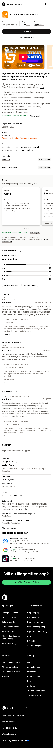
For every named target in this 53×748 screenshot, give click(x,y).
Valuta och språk (34, 646)
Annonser (6, 159)
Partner (30, 681)
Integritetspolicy (9, 461)
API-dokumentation (10, 667)
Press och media (34, 676)
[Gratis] (24, 228)
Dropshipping (33, 613)
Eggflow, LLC (39, 25)
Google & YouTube (17, 548)
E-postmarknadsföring (37, 631)
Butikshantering (9, 643)
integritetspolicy (20, 509)
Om (28, 662)
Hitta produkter (9, 617)
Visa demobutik (26, 38)
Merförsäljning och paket (38, 627)
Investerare (32, 672)
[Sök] (45, 4)
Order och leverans (10, 627)
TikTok (13, 556)
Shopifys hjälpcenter (11, 662)
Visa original (35, 116)
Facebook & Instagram (18, 539)
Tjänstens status (34, 695)
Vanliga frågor (8, 465)
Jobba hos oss (33, 667)
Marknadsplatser (9, 168)
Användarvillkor (9, 721)
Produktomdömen (35, 622)
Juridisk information (36, 691)
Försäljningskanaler (10, 613)
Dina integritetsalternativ (13, 740)
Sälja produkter (9, 622)
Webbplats (7, 483)
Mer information (9, 528)
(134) (28, 25)
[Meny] (49, 4)
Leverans (31, 641)
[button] (26, 541)
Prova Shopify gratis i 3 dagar (27, 582)
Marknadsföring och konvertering (11, 637)
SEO (29, 636)
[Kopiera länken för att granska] (11, 295)
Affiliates (31, 686)
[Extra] (28, 228)
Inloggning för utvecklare (13, 715)
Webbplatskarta (9, 734)
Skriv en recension (11, 285)
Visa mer (7, 334)
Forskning (6, 676)
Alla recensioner (30, 285)
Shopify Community (11, 672)
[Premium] (26, 228)
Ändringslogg (19, 495)
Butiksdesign (8, 631)
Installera (26, 31)
